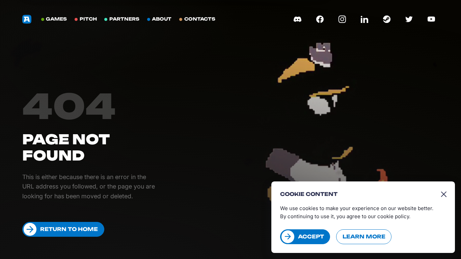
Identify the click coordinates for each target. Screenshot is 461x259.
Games (56, 19)
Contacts (199, 19)
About (161, 19)
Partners (124, 19)
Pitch (88, 19)
